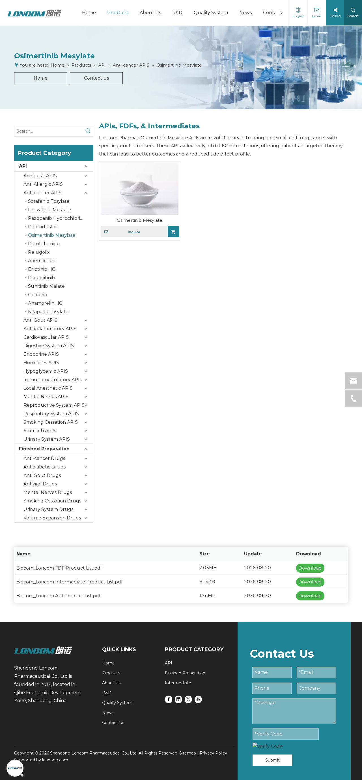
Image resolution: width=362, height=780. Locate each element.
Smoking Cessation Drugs (52, 501)
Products (117, 12)
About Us (150, 12)
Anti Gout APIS (40, 320)
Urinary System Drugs (48, 509)
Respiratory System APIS (51, 413)
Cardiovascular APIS (46, 337)
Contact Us (96, 78)
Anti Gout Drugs (42, 475)
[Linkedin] (178, 699)
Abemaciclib (41, 260)
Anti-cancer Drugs (44, 458)
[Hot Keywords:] (88, 131)
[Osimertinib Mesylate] (139, 188)
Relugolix (39, 252)
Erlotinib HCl (42, 269)
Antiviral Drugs (40, 484)
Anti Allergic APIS (43, 184)
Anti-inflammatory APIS (49, 328)
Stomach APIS (39, 430)
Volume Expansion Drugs (52, 518)
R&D (177, 12)
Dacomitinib (41, 277)
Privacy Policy (213, 753)
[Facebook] (168, 699)
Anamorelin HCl (46, 303)
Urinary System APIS (46, 439)
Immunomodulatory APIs (52, 379)
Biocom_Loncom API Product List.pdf (58, 595)
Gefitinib (37, 294)
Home (89, 12)
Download (310, 568)
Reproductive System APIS (54, 405)
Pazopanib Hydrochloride (57, 218)
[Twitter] (188, 699)
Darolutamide (44, 243)
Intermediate (178, 682)
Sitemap (187, 753)
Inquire (134, 232)
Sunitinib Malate (46, 286)
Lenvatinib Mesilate (49, 209)
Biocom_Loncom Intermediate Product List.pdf (69, 582)
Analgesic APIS (40, 175)
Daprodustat (42, 226)
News (245, 12)
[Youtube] (198, 699)
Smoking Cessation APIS (50, 422)
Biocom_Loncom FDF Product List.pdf (59, 568)
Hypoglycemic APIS (45, 371)
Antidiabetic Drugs (44, 467)
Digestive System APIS (48, 345)
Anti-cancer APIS (42, 192)
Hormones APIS (41, 362)
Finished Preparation (44, 448)
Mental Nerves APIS (45, 396)
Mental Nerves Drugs (47, 492)
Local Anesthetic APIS (48, 388)
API (23, 166)
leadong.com (55, 759)
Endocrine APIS (41, 354)
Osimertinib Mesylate (52, 235)
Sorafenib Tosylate (49, 201)
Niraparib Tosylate (48, 311)
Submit (272, 760)
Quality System (211, 12)
